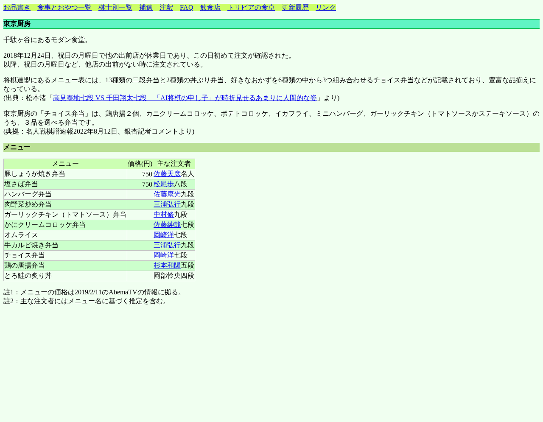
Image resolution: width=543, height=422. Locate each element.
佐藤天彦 (167, 173)
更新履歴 (295, 7)
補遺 (146, 7)
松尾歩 (164, 183)
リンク (326, 7)
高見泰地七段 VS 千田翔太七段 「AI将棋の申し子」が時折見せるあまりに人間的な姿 (185, 97)
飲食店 (210, 7)
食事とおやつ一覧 (64, 7)
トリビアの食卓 (251, 7)
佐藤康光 (167, 194)
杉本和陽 (167, 265)
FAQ (186, 7)
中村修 (164, 214)
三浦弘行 (167, 204)
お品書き (17, 7)
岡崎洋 (164, 234)
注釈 (166, 7)
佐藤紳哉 (167, 224)
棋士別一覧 (115, 7)
